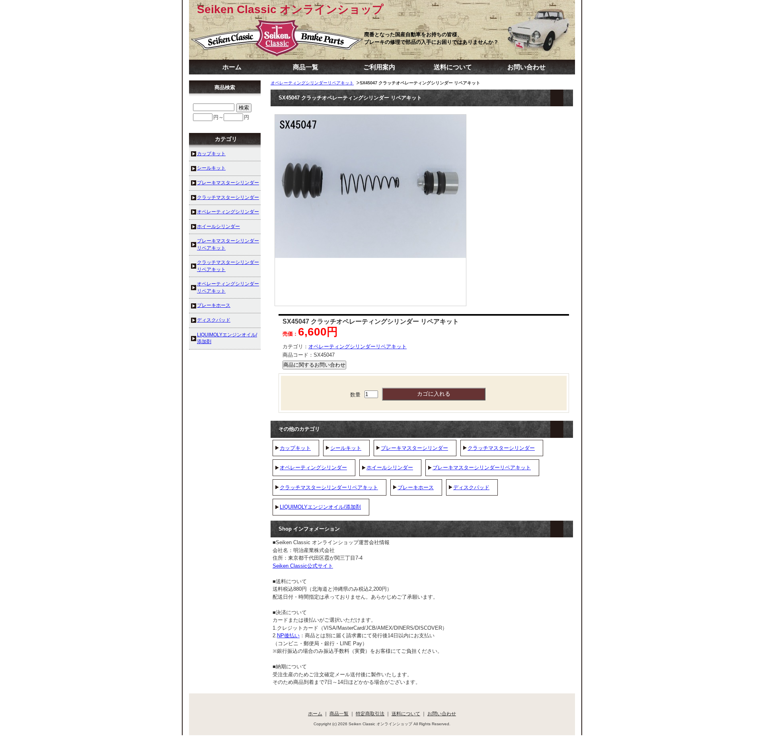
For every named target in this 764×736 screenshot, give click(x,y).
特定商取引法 (370, 713)
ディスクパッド (471, 487)
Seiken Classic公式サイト (303, 566)
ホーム (232, 67)
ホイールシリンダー (389, 467)
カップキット (295, 448)
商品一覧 (305, 67)
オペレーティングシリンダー (313, 467)
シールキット (345, 448)
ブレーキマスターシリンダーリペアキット (482, 467)
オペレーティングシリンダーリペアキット (312, 82)
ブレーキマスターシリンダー (414, 448)
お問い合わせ (526, 67)
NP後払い (288, 635)
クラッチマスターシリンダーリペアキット (329, 487)
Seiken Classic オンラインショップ (290, 9)
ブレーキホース (416, 487)
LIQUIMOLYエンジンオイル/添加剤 (320, 507)
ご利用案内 (379, 67)
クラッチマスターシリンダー (501, 448)
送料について (453, 67)
